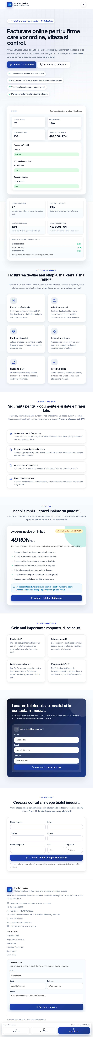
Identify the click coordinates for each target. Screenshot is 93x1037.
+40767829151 (16, 918)
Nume (16, 735)
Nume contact (16, 822)
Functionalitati (13, 936)
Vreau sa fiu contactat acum (48, 767)
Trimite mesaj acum (48, 1007)
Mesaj (12, 991)
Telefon (17, 755)
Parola (50, 833)
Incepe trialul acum (23, 64)
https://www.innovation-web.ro (23, 926)
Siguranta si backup (15, 939)
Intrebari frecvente (15, 947)
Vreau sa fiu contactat (55, 64)
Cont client (11, 955)
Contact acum (74, 1032)
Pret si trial (11, 943)
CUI (48, 845)
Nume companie (17, 845)
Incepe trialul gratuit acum (48, 598)
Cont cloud (11, 951)
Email (16, 745)
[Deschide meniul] (83, 4)
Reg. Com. (70, 845)
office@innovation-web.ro (21, 922)
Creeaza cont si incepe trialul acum (48, 857)
